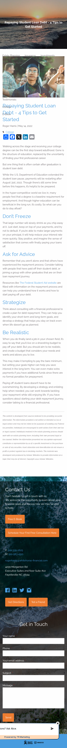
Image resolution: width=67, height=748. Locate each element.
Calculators (21, 77)
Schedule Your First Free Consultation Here (32, 532)
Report (6, 77)
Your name (21, 636)
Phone (18, 648)
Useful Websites (41, 77)
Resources (8, 70)
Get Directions (16, 602)
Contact (6, 106)
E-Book (6, 114)
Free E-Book (15, 519)
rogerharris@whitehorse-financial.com (26, 560)
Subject (19, 673)
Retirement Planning (14, 62)
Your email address (25, 660)
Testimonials (9, 99)
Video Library (50, 92)
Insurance (30, 55)
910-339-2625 (15, 550)
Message (19, 685)
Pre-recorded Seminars (26, 92)
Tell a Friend (38, 602)
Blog (5, 92)
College (10, 132)
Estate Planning (11, 55)
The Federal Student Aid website (38, 282)
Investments (48, 55)
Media (5, 84)
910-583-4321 (15, 554)
